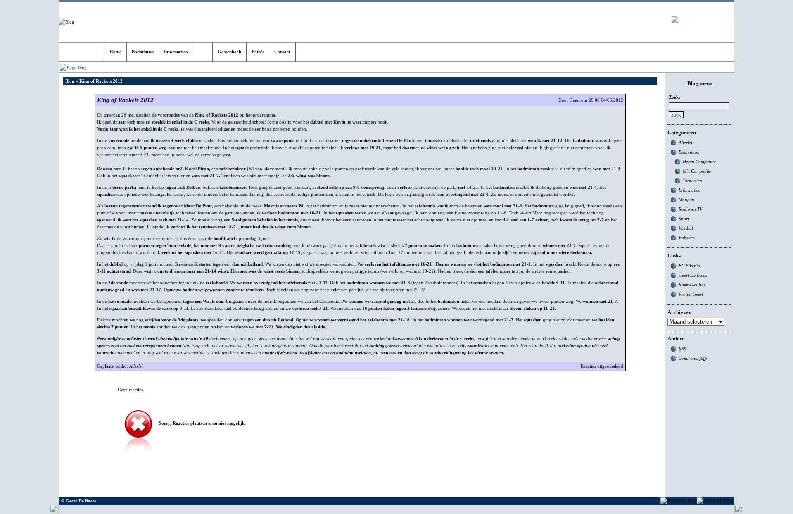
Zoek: (674, 97)
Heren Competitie (699, 161)
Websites (686, 237)
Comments (693, 358)
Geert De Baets (693, 275)
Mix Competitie (697, 171)
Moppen (686, 199)
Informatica (690, 190)
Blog (69, 81)
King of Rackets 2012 (125, 100)
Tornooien (692, 180)
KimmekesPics (692, 284)
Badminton (689, 152)
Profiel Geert (691, 294)
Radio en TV (691, 209)
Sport (684, 218)
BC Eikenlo (689, 265)
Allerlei (136, 366)
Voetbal (686, 228)
